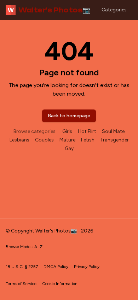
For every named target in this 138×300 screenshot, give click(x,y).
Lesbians (19, 140)
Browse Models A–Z (24, 246)
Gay (69, 148)
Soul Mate (113, 131)
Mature (67, 140)
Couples (44, 140)
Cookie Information (59, 283)
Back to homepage (69, 116)
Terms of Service (21, 283)
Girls (67, 131)
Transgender (114, 140)
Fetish (87, 140)
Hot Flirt (87, 131)
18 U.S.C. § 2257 (22, 266)
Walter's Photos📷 (49, 10)
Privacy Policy (86, 266)
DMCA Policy (56, 266)
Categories (114, 10)
